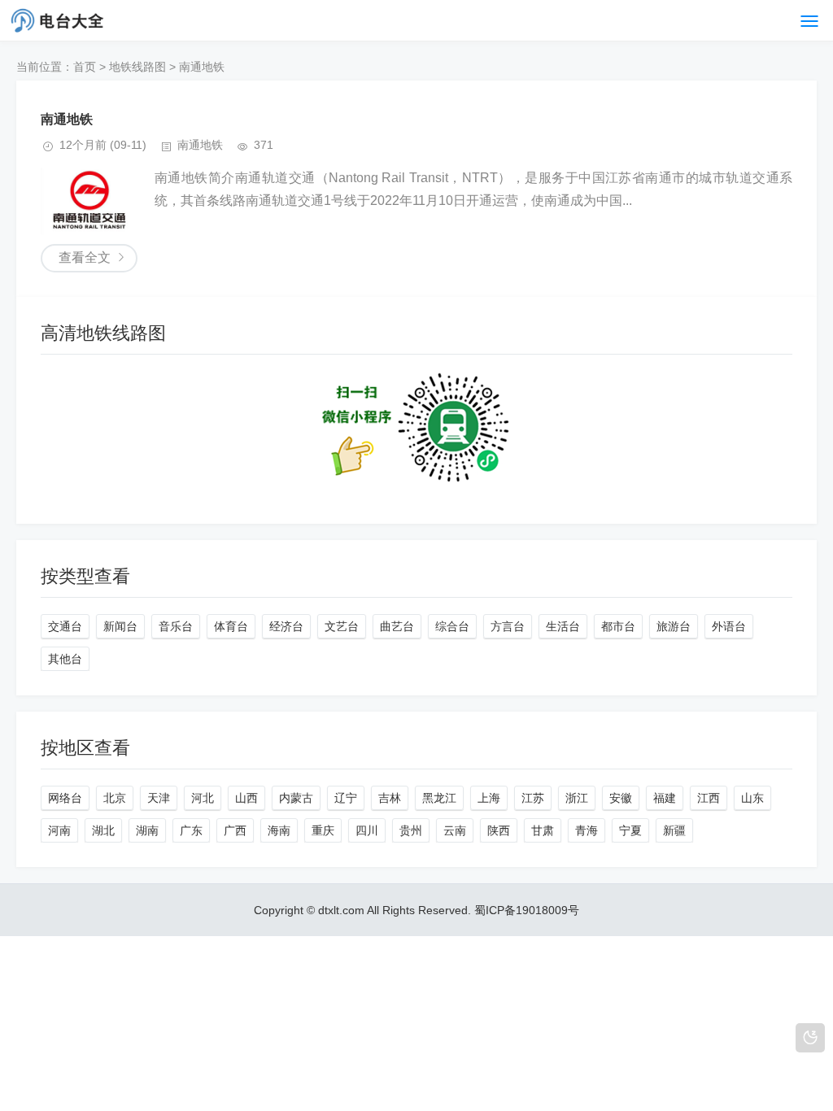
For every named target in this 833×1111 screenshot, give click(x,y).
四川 (366, 830)
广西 (235, 830)
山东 (752, 797)
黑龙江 (439, 797)
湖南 (147, 830)
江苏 (532, 797)
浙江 (576, 797)
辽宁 (345, 797)
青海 (586, 830)
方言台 (508, 626)
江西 (708, 797)
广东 (191, 830)
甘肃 (542, 830)
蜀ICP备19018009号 (526, 910)
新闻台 (120, 626)
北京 (114, 797)
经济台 (286, 626)
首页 (84, 66)
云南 (454, 830)
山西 (246, 797)
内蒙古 (296, 797)
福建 (664, 797)
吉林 (389, 797)
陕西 (498, 830)
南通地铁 (202, 66)
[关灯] (810, 1037)
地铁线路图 (137, 66)
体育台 (231, 626)
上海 (489, 797)
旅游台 (673, 626)
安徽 (620, 797)
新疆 (674, 830)
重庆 (323, 830)
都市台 (618, 626)
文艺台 (342, 626)
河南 (59, 830)
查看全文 (85, 257)
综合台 (452, 626)
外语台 (729, 626)
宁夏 (630, 830)
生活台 (563, 626)
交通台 (65, 626)
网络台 (65, 797)
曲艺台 (397, 626)
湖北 (103, 830)
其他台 (65, 658)
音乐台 (176, 626)
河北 (202, 797)
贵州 (410, 830)
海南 (279, 830)
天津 (158, 797)
